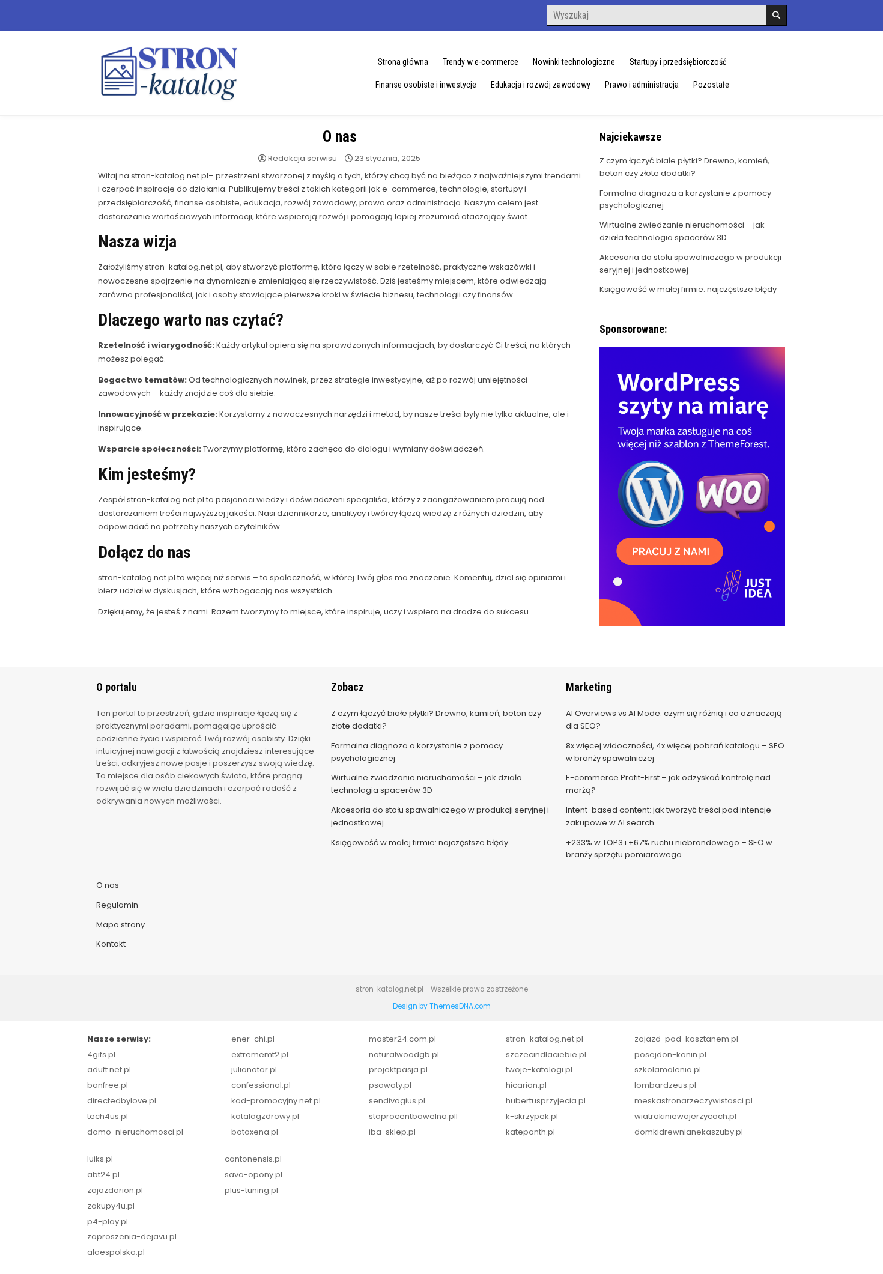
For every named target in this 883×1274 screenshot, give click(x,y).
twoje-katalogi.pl (539, 1069)
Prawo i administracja (642, 84)
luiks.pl (100, 1159)
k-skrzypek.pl (532, 1116)
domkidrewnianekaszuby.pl (688, 1132)
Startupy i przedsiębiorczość (678, 62)
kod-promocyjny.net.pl (276, 1100)
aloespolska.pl (116, 1252)
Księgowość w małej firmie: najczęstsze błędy (688, 289)
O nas (339, 136)
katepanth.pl (530, 1132)
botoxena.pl (254, 1132)
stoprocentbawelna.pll (413, 1116)
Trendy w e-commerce (480, 62)
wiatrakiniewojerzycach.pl (685, 1116)
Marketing (588, 687)
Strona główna (403, 62)
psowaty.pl (390, 1085)
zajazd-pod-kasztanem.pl (686, 1039)
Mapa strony (120, 924)
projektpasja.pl (398, 1069)
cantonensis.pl (253, 1159)
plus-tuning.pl (251, 1190)
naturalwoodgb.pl (404, 1054)
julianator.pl (254, 1069)
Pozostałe (711, 84)
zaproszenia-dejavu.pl (132, 1236)
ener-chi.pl (253, 1039)
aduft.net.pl (109, 1069)
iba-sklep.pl (392, 1132)
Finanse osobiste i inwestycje (425, 84)
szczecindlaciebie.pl (546, 1054)
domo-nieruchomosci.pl (135, 1132)
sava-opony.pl (253, 1174)
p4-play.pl (107, 1221)
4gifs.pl (101, 1054)
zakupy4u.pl (111, 1206)
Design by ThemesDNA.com (442, 1006)
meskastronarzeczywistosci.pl (693, 1100)
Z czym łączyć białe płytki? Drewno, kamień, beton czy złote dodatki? (684, 167)
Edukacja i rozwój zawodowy (540, 84)
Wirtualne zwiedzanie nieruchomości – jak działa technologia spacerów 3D (682, 231)
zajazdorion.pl (115, 1190)
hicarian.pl (526, 1085)
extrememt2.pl (259, 1054)
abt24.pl (103, 1174)
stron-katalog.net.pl (544, 1039)
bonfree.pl (107, 1085)
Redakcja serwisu (302, 158)
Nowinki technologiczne (574, 62)
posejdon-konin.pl (670, 1054)
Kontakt (111, 944)
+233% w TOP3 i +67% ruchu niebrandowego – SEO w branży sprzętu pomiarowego (669, 849)
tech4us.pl (107, 1116)
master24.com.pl (402, 1039)
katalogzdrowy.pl (265, 1116)
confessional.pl (261, 1085)
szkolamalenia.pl (667, 1069)
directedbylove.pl (121, 1100)
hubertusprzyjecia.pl (546, 1100)
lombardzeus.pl (665, 1085)
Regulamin (117, 905)
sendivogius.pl (397, 1100)
